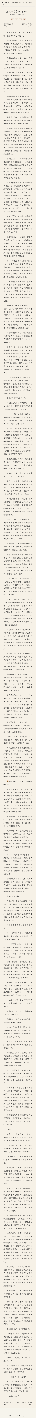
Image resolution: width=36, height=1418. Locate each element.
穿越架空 (7, 2)
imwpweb (23, 1416)
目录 (18, 1402)
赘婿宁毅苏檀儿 (16, 2)
